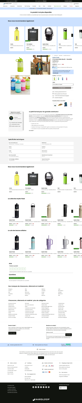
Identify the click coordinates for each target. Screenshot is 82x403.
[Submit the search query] (71, 4)
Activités (49, 6)
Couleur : (56, 75)
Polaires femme (11, 306)
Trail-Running (27, 6)
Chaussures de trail (28, 309)
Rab (9, 292)
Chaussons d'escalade (29, 312)
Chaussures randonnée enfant (31, 314)
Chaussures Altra (61, 312)
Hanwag (59, 292)
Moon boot (27, 292)
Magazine (77, 6)
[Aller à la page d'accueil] (53, 55)
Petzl (59, 295)
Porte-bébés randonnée (29, 317)
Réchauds (27, 303)
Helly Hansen (27, 293)
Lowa (9, 295)
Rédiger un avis (55, 62)
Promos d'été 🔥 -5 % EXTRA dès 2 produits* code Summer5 (41, 8)
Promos (71, 6)
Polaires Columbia (45, 312)
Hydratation (60, 55)
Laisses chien (60, 309)
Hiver (44, 6)
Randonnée (19, 6)
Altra (26, 289)
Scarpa (43, 292)
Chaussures (12, 6)
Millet (26, 290)
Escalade (34, 6)
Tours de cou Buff (61, 314)
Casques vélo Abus (62, 315)
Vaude (43, 293)
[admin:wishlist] (72, 88)
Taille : (53, 82)
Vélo (39, 6)
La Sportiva (10, 293)
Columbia (43, 290)
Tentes (9, 312)
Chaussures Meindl (45, 315)
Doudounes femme (12, 303)
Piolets (26, 306)
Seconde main (58, 6)
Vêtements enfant (45, 303)
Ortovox (9, 290)
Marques (65, 6)
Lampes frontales (11, 315)
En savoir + (31, 130)
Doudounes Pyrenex (45, 309)
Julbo (59, 289)
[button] (20, 65)
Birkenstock (60, 293)
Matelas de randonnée (12, 314)
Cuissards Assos (61, 303)
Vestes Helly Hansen (45, 311)
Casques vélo (27, 315)
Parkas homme (11, 309)
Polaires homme (11, 311)
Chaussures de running (29, 311)
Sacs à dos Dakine (45, 317)
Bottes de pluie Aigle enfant (47, 306)
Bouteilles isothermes (67, 55)
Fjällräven (43, 289)
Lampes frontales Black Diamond (48, 314)
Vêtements (5, 6)
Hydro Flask (55, 57)
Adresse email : (49, 332)
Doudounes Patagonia (62, 317)
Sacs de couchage (12, 317)
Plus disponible (61, 87)
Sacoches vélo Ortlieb (62, 311)
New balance (60, 290)
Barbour (26, 295)
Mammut (43, 295)
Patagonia (10, 289)
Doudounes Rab (61, 306)
